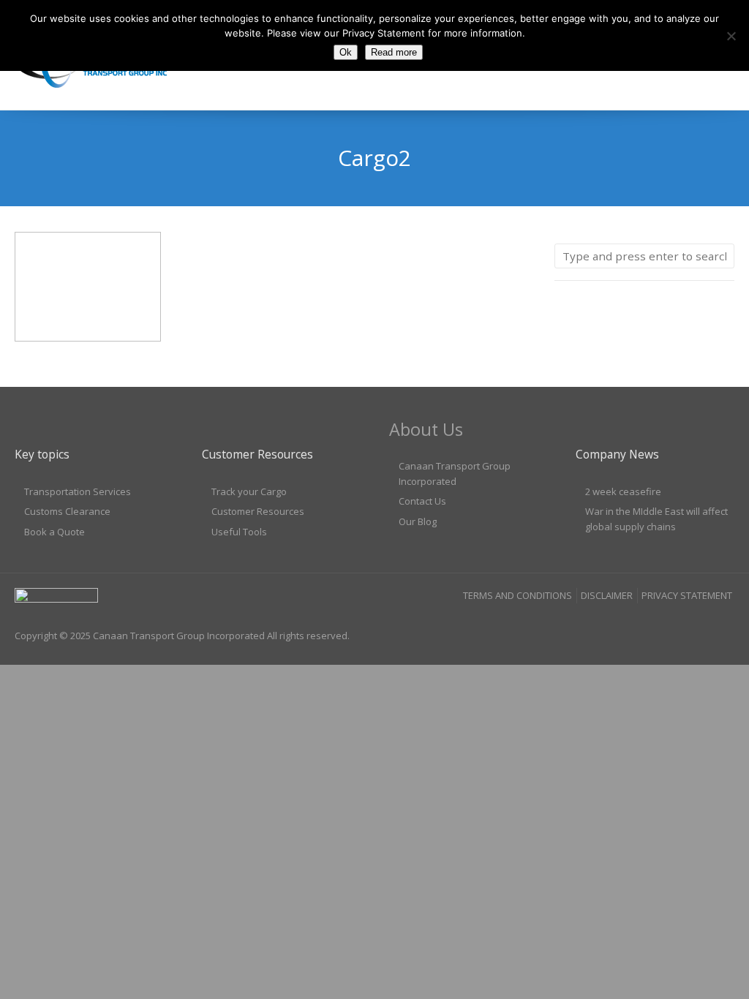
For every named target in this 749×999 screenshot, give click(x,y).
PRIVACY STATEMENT (686, 595)
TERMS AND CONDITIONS (517, 595)
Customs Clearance (67, 511)
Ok (345, 52)
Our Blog (418, 521)
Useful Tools (239, 531)
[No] (730, 36)
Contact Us (422, 501)
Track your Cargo (249, 491)
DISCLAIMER (607, 595)
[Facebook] (666, 624)
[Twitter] (722, 624)
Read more (394, 52)
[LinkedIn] (695, 624)
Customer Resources (257, 511)
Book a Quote (54, 531)
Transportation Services (77, 491)
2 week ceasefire (623, 491)
